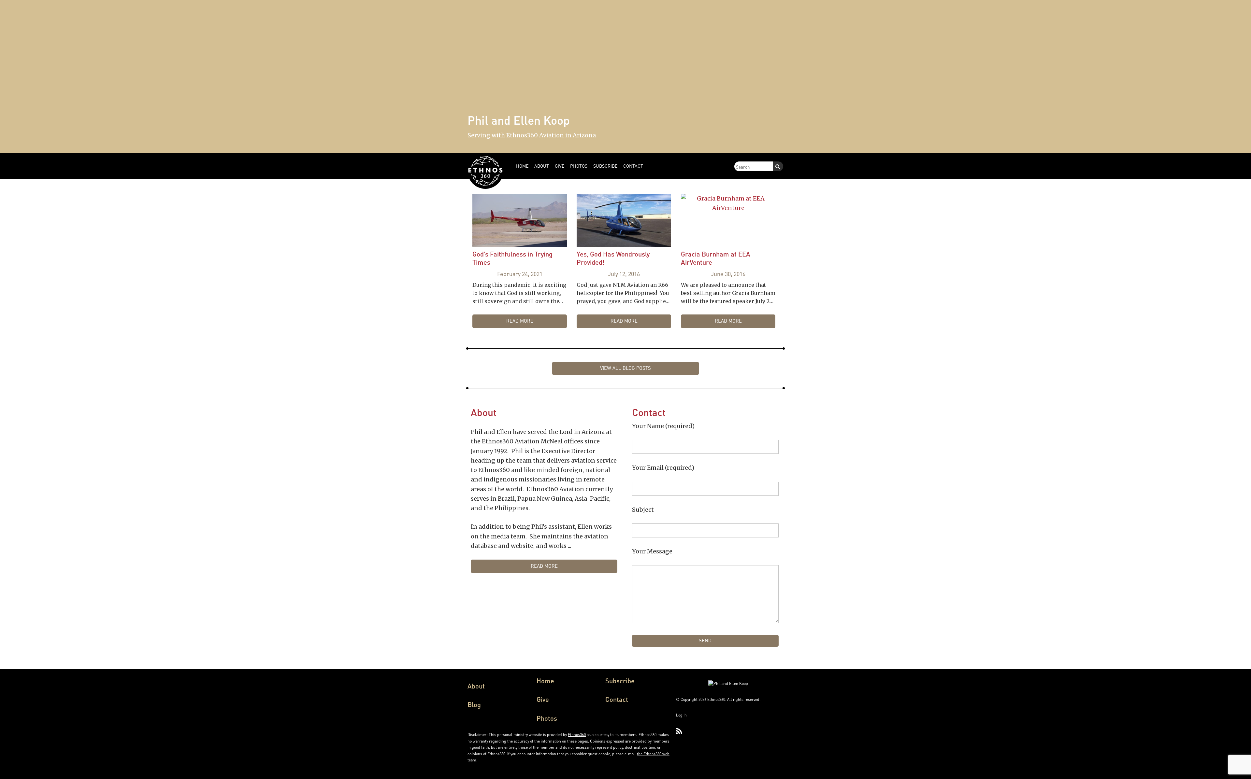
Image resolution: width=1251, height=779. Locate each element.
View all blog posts (625, 368)
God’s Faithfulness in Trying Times (512, 258)
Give (543, 699)
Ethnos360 (577, 734)
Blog (474, 704)
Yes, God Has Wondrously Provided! (613, 258)
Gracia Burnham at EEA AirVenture (715, 258)
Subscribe (620, 680)
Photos (547, 718)
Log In (681, 715)
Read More (519, 320)
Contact (616, 699)
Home (545, 680)
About (476, 686)
